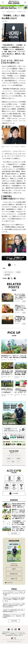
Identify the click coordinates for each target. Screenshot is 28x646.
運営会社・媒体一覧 (18, 635)
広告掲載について (14, 633)
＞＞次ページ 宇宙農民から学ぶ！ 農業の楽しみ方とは (14, 258)
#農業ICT (19, 458)
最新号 (14, 569)
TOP (3, 11)
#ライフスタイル (9, 272)
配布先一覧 (14, 578)
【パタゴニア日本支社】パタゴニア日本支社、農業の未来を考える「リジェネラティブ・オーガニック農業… (14, 594)
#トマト (19, 461)
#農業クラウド (10, 458)
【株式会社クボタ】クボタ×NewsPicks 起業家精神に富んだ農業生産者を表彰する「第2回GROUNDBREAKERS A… (14, 605)
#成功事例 (7, 274)
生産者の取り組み (11, 11)
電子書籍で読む (14, 574)
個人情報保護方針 (9, 635)
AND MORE (14, 533)
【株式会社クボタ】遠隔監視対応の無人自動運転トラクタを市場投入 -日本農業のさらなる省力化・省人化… (14, 600)
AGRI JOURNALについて (7, 632)
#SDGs (18, 272)
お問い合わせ (22, 633)
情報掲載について (5, 633)
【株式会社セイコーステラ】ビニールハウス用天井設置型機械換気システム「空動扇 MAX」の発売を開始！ (14, 616)
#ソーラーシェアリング (14, 455)
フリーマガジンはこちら (19, 632)
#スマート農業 (10, 461)
